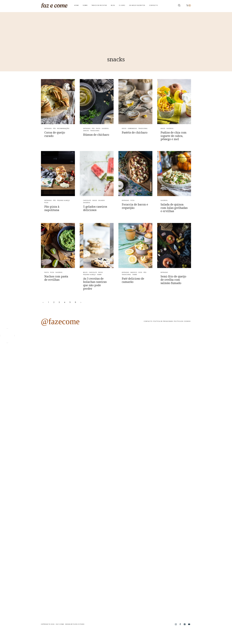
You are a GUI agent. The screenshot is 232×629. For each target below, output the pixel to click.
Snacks (86, 131)
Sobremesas (132, 128)
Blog (113, 5)
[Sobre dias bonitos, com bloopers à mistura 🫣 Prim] (72, 365)
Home (76, 5)
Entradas (48, 128)
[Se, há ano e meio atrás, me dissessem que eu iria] (189, 431)
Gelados (101, 200)
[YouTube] (189, 624)
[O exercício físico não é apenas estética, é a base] (43, 384)
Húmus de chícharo (96, 135)
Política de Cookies (182, 321)
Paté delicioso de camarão (133, 280)
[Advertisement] (116, 29)
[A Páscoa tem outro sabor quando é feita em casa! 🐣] (131, 415)
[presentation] (58, 101)
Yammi (99, 275)
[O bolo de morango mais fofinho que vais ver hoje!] (14, 393)
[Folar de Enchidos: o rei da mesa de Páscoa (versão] (160, 481)
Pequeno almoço (63, 200)
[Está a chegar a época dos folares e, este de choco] (218, 375)
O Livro (122, 5)
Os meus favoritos (137, 5)
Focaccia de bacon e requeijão (135, 206)
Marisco (133, 272)
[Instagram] (176, 624)
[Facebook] (180, 624)
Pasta (98, 128)
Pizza (46, 203)
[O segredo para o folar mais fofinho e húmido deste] (101, 434)
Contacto (153, 5)
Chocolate (87, 200)
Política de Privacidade (163, 321)
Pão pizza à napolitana (51, 208)
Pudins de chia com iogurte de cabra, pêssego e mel (173, 136)
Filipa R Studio (78, 624)
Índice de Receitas (99, 5)
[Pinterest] (185, 624)
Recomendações (63, 128)
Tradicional (95, 131)
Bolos (85, 272)
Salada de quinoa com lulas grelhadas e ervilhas (174, 207)
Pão (54, 128)
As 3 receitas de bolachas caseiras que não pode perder (95, 283)
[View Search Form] (179, 5)
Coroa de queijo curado (54, 134)
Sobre (85, 5)
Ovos (140, 272)
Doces (124, 128)
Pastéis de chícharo (134, 132)
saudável (105, 128)
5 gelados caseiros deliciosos (95, 208)
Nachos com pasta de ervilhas (56, 278)
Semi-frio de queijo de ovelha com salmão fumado (173, 279)
